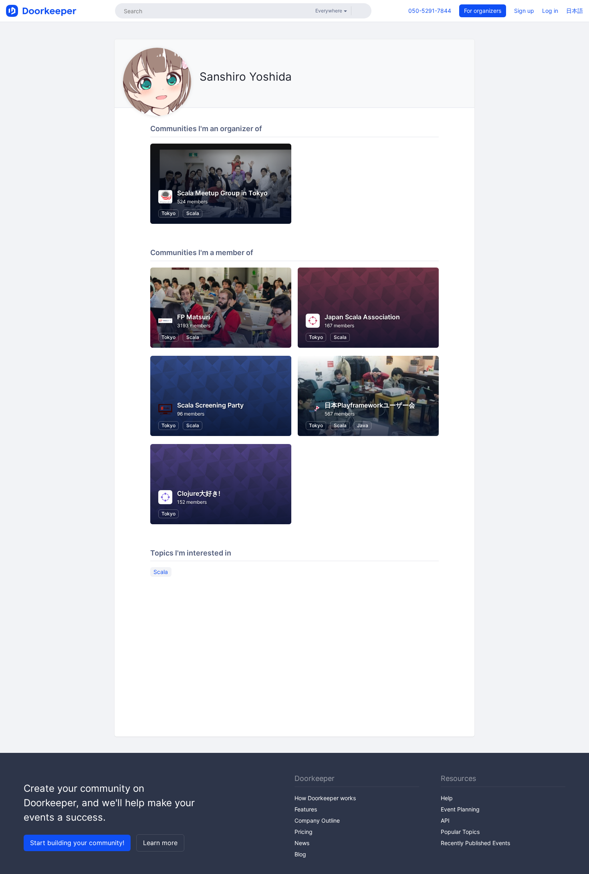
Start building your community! (77, 843)
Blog (300, 854)
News (301, 843)
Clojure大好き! (198, 493)
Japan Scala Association (362, 317)
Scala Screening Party (210, 405)
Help (447, 798)
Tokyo (168, 213)
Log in (550, 10)
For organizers (482, 10)
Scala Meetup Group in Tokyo (222, 193)
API (445, 820)
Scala (192, 213)
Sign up (524, 10)
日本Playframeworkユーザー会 (370, 405)
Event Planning (460, 809)
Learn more (160, 843)
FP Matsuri (193, 317)
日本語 (574, 10)
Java (362, 425)
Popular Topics (460, 831)
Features (305, 809)
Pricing (303, 831)
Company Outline (317, 820)
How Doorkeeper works (325, 798)
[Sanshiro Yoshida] (202, 94)
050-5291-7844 (429, 10)
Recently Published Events (475, 843)
